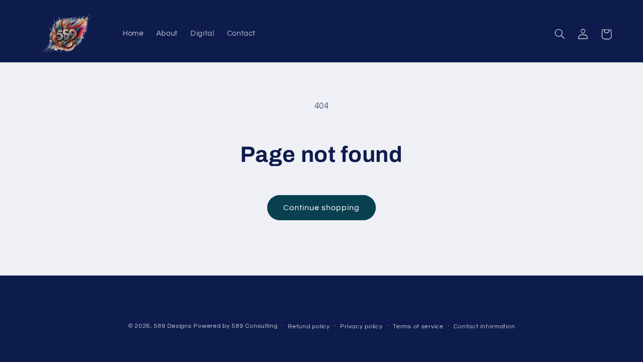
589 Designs (172, 326)
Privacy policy (361, 326)
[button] (560, 34)
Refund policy (309, 326)
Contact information (484, 326)
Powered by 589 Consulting (235, 326)
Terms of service (418, 326)
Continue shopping (321, 208)
